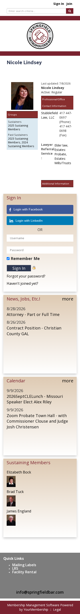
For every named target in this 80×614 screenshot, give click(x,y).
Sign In (58, 4)
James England (19, 511)
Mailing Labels (24, 564)
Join (69, 4)
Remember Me (25, 258)
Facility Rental (24, 572)
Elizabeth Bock (19, 472)
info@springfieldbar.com (40, 592)
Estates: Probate (60, 152)
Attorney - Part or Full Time (33, 314)
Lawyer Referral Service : (47, 151)
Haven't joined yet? (22, 283)
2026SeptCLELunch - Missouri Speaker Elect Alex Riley (35, 399)
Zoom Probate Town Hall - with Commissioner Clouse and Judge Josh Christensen (37, 421)
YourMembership (36, 609)
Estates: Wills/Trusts (62, 160)
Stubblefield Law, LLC (49, 115)
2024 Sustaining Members (21, 144)
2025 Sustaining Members (18, 127)
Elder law (60, 145)
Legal (57, 609)
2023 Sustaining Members (18, 140)
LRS (15, 568)
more (67, 299)
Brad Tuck (15, 491)
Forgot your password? (26, 276)
